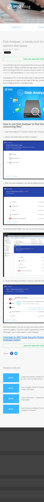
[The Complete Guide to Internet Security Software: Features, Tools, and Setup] (11, 388)
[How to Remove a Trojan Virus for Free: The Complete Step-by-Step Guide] (11, 398)
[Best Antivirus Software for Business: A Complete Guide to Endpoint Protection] (11, 409)
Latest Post (16, 27)
